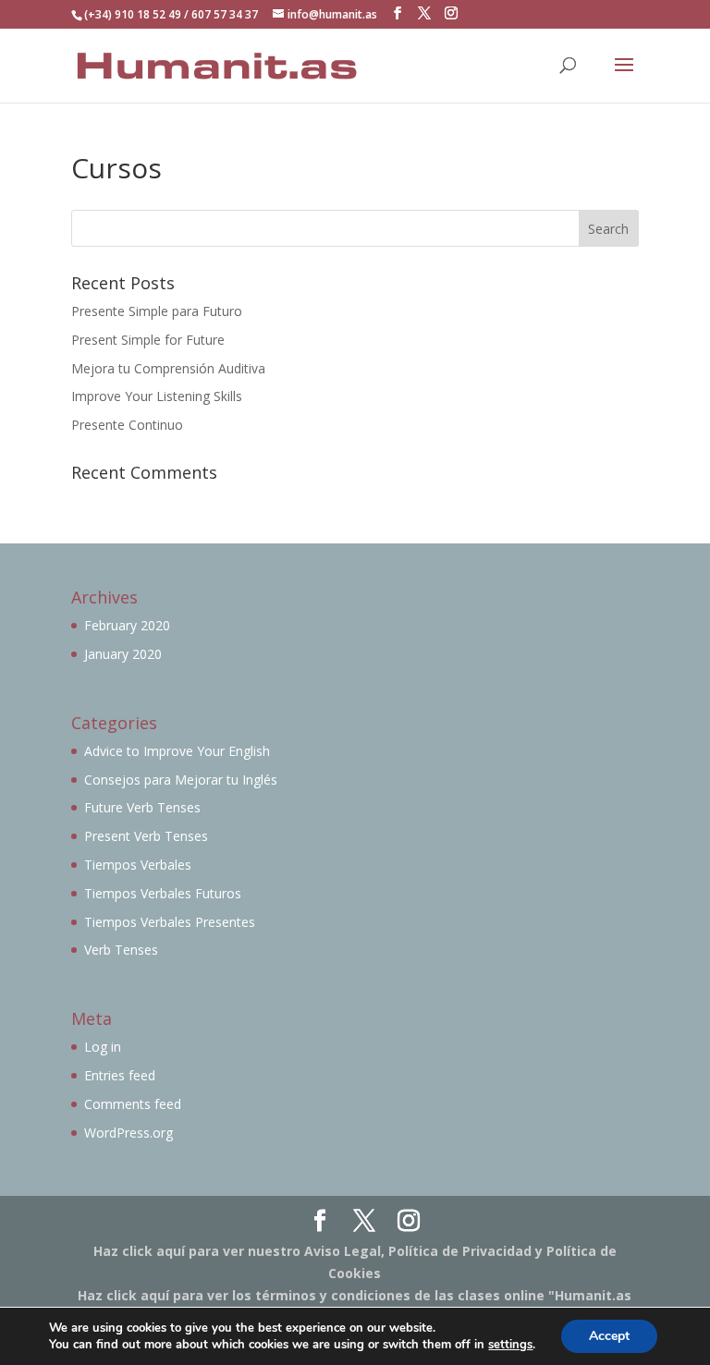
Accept (609, 1336)
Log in (102, 1046)
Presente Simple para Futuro (156, 311)
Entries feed (119, 1075)
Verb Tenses (121, 949)
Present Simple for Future (148, 339)
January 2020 (123, 654)
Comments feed (132, 1104)
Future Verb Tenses (142, 807)
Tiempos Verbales (137, 864)
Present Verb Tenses (146, 836)
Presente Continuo (127, 424)
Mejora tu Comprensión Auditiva (168, 368)
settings (510, 1344)
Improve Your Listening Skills (156, 396)
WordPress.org (128, 1132)
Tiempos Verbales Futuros (162, 893)
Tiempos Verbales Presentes (169, 922)
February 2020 (127, 625)
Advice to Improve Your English (177, 751)
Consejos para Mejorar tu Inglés (180, 779)
